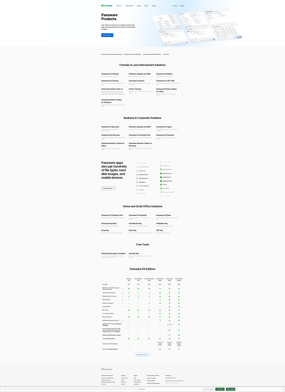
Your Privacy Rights (208, 389)
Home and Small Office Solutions (152, 54)
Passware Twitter (169, 378)
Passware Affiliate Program (153, 383)
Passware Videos (151, 380)
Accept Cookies (231, 389)
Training (154, 5)
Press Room (123, 382)
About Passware (124, 378)
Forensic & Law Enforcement (107, 378)
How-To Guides (137, 380)
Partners (146, 5)
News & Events (130, 5)
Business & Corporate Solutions (132, 54)
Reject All (220, 389)
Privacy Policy (171, 380)
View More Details (141, 354)
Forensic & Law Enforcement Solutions (111, 54)
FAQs (135, 378)
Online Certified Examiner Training (111, 335)
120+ (138, 284)
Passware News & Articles (153, 375)
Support (139, 5)
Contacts (123, 384)
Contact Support (137, 382)
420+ (169, 284)
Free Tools (166, 54)
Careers (122, 380)
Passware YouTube (174, 378)
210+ (149, 284)
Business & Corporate (106, 380)
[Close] (282, 389)
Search (175, 5)
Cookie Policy (141, 388)
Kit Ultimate (179, 278)
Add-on (118, 331)
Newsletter (136, 384)
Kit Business (160, 278)
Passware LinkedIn (172, 378)
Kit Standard (138, 278)
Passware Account (113, 349)
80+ (129, 284)
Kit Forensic (169, 278)
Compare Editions (107, 188)
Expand (112, 288)
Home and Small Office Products (108, 382)
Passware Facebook (166, 378)
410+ (160, 284)
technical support (109, 338)
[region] (142, 389)
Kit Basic (128, 278)
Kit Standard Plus (149, 278)
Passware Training (151, 378)
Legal (167, 380)
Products (118, 5)
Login (182, 5)
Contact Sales (106, 35)
